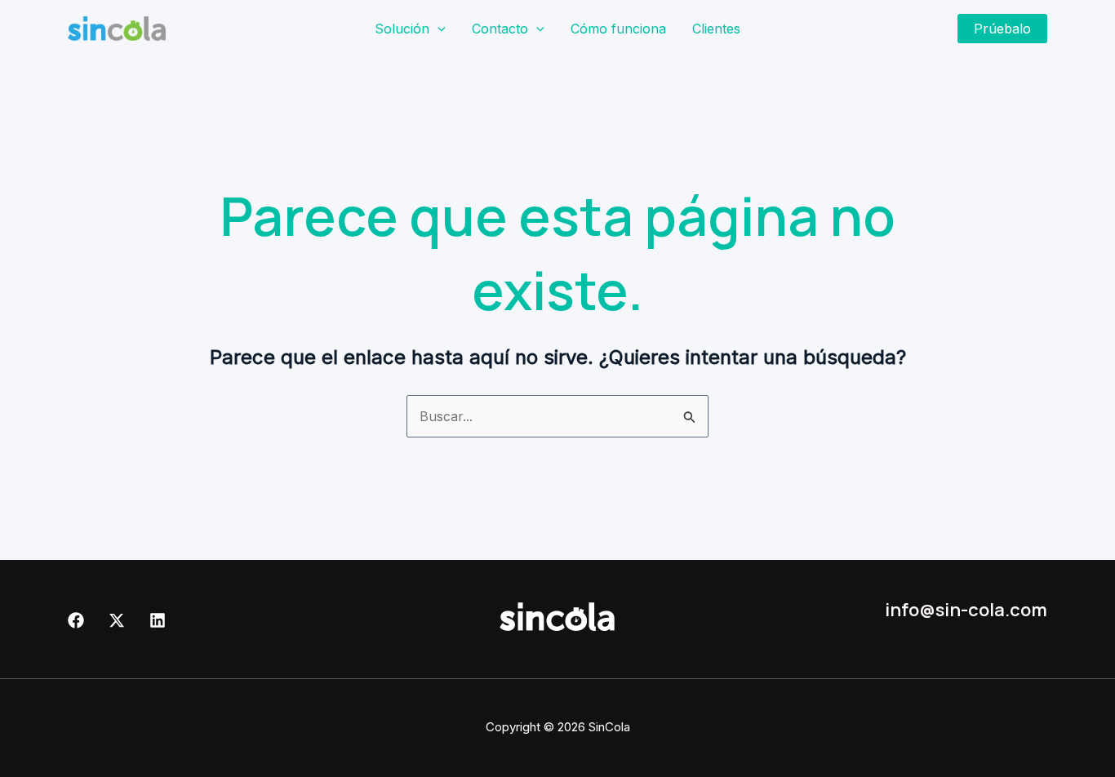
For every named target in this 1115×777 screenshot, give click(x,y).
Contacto (500, 28)
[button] (437, 28)
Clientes (716, 28)
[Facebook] (76, 620)
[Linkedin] (157, 620)
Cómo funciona (618, 28)
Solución (402, 28)
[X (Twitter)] (117, 620)
